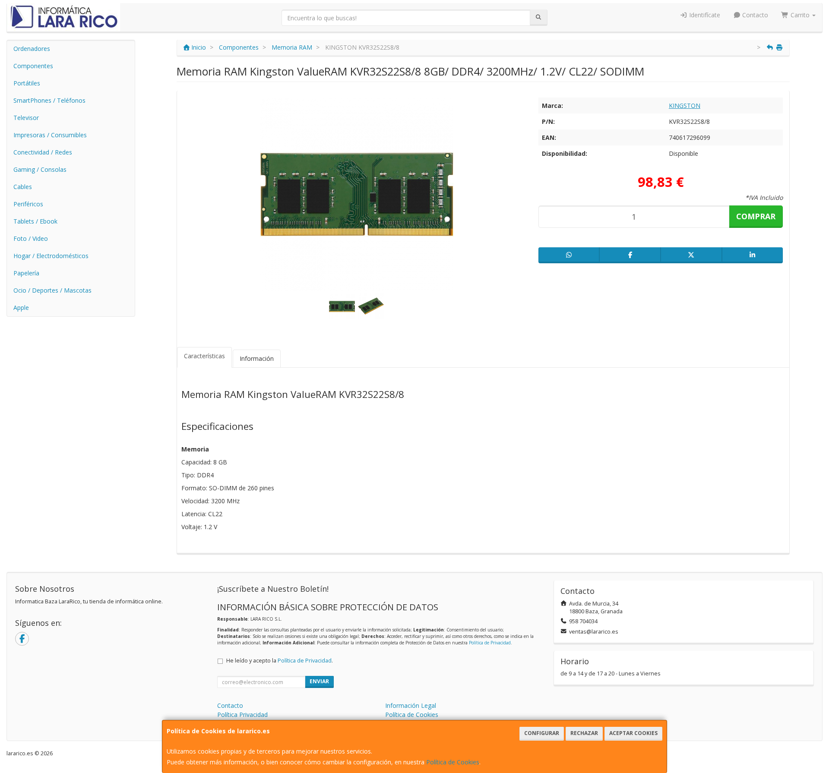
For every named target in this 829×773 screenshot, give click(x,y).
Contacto (754, 15)
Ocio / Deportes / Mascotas (52, 290)
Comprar (755, 216)
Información (257, 358)
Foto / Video (30, 238)
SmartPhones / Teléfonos (49, 100)
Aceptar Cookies (633, 733)
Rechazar (584, 733)
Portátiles (26, 83)
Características (204, 356)
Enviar (319, 681)
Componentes (33, 66)
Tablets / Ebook (35, 221)
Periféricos (28, 204)
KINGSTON (684, 105)
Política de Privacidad (490, 643)
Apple (21, 307)
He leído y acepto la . (279, 660)
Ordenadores (31, 48)
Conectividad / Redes (42, 152)
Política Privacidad (242, 714)
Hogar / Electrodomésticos (51, 256)
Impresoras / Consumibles (50, 135)
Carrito (800, 15)
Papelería (26, 273)
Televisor (26, 118)
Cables (22, 187)
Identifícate (703, 15)
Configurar (541, 733)
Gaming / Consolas (39, 169)
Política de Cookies (452, 762)
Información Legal (410, 705)
